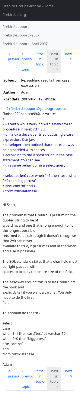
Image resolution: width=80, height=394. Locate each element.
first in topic (40, 59)
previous (13, 59)
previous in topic (27, 64)
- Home (28, 6)
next (68, 54)
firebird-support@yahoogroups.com (40, 108)
